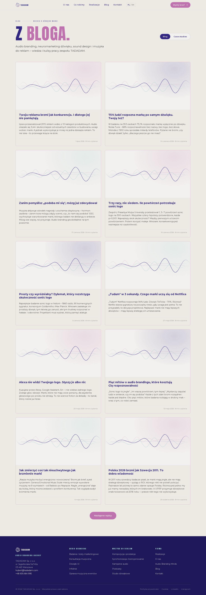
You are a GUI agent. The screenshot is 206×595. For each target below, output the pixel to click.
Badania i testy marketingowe (84, 554)
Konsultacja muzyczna (80, 559)
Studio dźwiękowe (121, 573)
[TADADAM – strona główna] (22, 5)
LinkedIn (175, 589)
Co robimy (79, 5)
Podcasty (116, 569)
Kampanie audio (120, 564)
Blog (106, 5)
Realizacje (94, 5)
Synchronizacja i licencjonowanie (128, 559)
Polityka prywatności (149, 589)
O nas (66, 5)
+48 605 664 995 (24, 573)
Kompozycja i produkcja (124, 554)
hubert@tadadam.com (27, 570)
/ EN (132, 5)
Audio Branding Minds (166, 564)
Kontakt (117, 5)
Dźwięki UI (74, 564)
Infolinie (73, 569)
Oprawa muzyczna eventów (83, 573)
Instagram (185, 589)
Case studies (180, 36)
